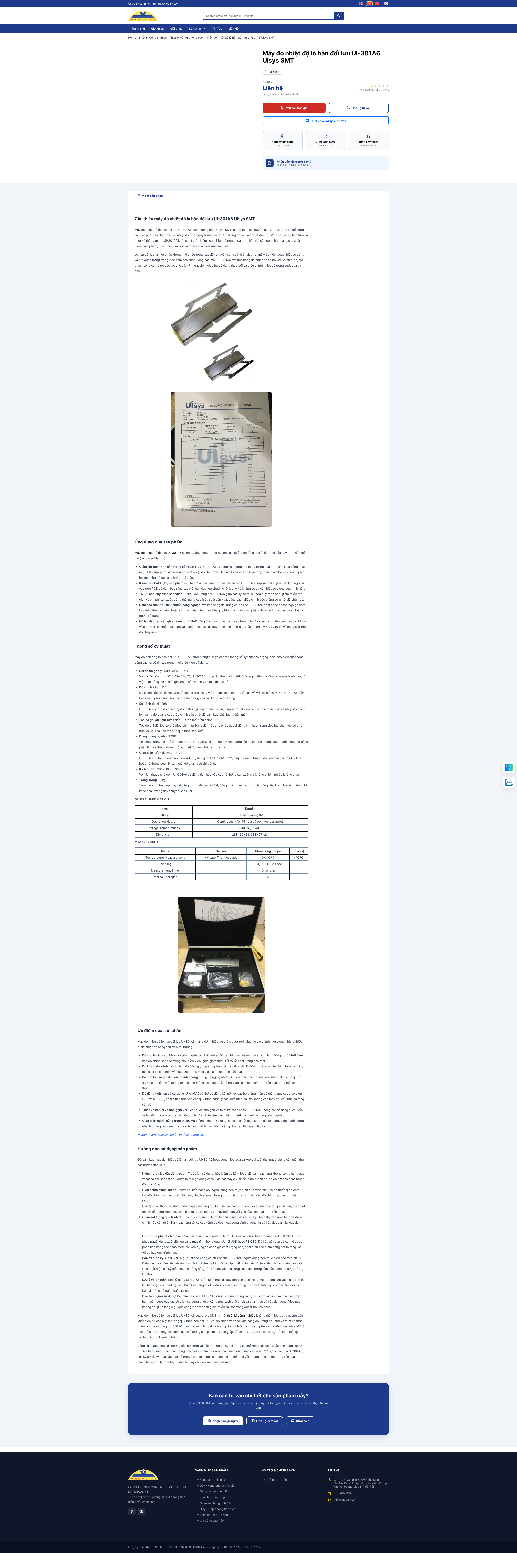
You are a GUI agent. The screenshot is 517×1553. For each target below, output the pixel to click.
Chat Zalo (302, 1421)
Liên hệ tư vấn (361, 108)
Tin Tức (217, 28)
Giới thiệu (157, 28)
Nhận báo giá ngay (225, 1421)
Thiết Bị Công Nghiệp (153, 37)
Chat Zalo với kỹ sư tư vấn (328, 121)
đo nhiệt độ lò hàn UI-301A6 (161, 553)
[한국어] (385, 3)
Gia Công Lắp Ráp (211, 1520)
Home (132, 37)
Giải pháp (176, 28)
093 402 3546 (343, 1493)
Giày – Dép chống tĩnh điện (217, 1509)
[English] (361, 3)
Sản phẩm (195, 28)
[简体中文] (377, 3)
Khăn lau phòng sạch (213, 1497)
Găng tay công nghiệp (214, 1491)
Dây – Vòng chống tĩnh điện (217, 1485)
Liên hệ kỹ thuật (267, 1421)
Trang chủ (138, 28)
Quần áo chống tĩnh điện (215, 1503)
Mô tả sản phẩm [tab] (153, 195)
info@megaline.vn (345, 1499)
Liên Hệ (234, 28)
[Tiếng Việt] (369, 3)
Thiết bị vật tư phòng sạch (186, 37)
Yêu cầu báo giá (296, 108)
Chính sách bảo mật (279, 1479)
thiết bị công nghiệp (241, 1315)
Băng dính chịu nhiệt (213, 1479)
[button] (509, 767)
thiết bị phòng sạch (192, 1135)
